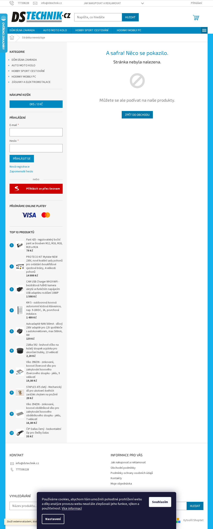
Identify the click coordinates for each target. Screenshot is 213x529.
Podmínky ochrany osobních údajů (132, 473)
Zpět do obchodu (137, 114)
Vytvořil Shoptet (193, 520)
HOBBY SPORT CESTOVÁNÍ (28, 71)
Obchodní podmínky (123, 468)
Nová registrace (20, 167)
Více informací (72, 508)
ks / (36, 104)
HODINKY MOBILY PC (24, 77)
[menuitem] (22, 30)
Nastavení (53, 519)
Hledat (130, 17)
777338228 (22, 469)
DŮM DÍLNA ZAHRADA (24, 60)
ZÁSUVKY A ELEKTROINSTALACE (31, 82)
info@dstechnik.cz (27, 463)
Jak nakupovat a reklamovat (102, 3)
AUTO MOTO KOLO (23, 65)
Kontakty (116, 478)
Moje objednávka (121, 484)
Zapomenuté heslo (21, 172)
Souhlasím (160, 502)
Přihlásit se (22, 158)
